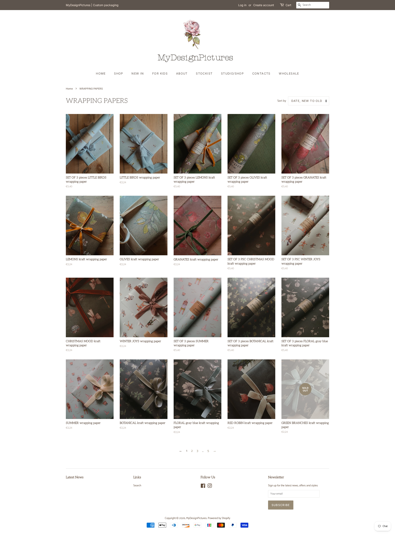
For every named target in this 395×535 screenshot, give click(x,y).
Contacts (261, 73)
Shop (118, 73)
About (182, 73)
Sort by (281, 100)
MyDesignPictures (196, 518)
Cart (288, 5)
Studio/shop (232, 73)
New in (137, 73)
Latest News (75, 477)
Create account (263, 5)
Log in (242, 5)
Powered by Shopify (219, 518)
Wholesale (289, 73)
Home (101, 73)
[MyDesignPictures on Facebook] (203, 486)
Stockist (204, 73)
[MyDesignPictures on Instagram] (209, 486)
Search (137, 485)
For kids (160, 73)
